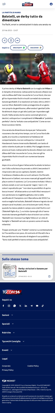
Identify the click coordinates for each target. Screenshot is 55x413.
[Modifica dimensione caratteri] (17, 40)
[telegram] (31, 305)
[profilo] (51, 4)
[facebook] (3, 305)
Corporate (6, 366)
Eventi (5, 350)
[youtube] (37, 305)
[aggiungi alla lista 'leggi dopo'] (11, 40)
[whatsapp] (14, 305)
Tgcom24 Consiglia (11, 341)
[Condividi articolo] (4, 40)
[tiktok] (42, 305)
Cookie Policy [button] (33, 366)
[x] (20, 305)
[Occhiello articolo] (34, 266)
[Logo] (27, 4)
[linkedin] (26, 305)
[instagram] (9, 305)
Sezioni (5, 315)
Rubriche (6, 332)
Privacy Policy (7, 370)
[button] (27, 4)
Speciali (6, 324)
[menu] (4, 4)
